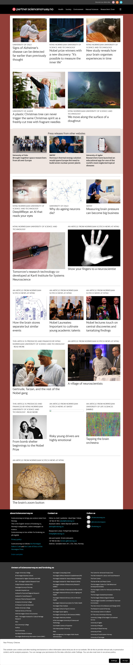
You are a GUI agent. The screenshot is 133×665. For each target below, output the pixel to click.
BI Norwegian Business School (24, 575)
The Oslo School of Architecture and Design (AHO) (105, 606)
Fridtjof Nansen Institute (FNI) (24, 584)
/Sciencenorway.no (98, 517)
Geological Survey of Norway (23, 587)
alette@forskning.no (56, 526)
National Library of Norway (23, 611)
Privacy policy (16, 539)
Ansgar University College (22, 573)
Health (60, 9)
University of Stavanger (97, 637)
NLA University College (22, 624)
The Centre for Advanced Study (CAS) (102, 573)
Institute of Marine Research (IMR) (25, 599)
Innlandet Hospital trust (22, 590)
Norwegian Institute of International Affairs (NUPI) (67, 589)
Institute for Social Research (23, 596)
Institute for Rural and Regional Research (27, 593)
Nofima (17, 627)
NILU (16, 622)
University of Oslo (96, 631)
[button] (113, 2)
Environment (78, 9)
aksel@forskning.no (67, 521)
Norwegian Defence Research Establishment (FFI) (67, 575)
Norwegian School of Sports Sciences (64, 609)
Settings (114, 661)
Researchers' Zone (108, 9)
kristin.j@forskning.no (69, 541)
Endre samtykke (17, 554)
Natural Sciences (92, 9)
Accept (125, 661)
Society (68, 9)
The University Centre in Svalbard (101, 611)
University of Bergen (97, 625)
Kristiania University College (23, 602)
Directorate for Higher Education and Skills (27, 578)
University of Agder (96, 623)
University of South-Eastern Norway (101, 634)
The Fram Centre (96, 578)
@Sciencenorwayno (98, 522)
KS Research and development (24, 605)
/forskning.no (96, 526)
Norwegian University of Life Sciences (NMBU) (66, 614)
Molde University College (22, 608)
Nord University (20, 630)
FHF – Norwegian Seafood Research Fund (27, 581)
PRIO (54, 631)
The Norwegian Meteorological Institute (102, 598)
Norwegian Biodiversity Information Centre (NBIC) (30, 636)
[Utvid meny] (120, 9)
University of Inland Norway (99, 628)
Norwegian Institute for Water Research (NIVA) (66, 581)
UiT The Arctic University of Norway (101, 614)
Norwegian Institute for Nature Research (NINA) (67, 578)
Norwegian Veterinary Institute (62, 617)
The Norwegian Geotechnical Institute (102, 595)
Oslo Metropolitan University (61, 628)
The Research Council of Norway (100, 609)
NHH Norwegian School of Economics (26, 613)
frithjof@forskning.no (56, 534)
